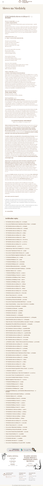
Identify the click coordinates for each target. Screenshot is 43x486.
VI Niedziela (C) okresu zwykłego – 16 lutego (16, 413)
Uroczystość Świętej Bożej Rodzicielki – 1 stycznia (17, 431)
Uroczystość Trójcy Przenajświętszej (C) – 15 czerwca (18, 375)
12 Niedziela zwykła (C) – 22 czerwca (14, 370)
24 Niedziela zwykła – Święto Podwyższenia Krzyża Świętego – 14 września (22, 341)
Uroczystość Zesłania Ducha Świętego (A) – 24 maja (17, 252)
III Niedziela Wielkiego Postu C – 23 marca (15, 402)
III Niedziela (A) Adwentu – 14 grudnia (14, 310)
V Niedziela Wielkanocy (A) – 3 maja (14, 259)
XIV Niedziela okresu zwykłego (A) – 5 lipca (15, 237)
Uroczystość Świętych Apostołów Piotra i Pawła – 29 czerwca (19, 368)
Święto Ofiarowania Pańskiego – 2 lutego (15, 418)
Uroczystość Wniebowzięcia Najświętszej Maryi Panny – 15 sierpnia (21, 224)
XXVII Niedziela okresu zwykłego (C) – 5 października (18, 335)
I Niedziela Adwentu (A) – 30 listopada (14, 315)
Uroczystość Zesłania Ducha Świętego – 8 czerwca (17, 377)
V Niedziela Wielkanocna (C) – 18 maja (14, 384)
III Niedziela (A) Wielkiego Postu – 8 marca (15, 277)
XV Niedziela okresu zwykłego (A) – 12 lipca (15, 235)
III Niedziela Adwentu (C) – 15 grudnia (14, 440)
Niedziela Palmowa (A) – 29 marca (13, 270)
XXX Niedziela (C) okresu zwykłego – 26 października (18, 328)
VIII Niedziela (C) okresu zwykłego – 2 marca (16, 409)
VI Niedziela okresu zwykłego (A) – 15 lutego (16, 284)
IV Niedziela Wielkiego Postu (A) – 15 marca (15, 275)
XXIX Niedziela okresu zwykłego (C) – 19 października (18, 330)
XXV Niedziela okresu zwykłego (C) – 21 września (17, 339)
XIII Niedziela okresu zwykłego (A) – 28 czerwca (17, 239)
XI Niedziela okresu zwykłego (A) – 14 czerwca (16, 244)
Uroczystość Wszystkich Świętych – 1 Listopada (16, 326)
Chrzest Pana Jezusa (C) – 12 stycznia (14, 425)
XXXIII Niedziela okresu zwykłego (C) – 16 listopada (17, 319)
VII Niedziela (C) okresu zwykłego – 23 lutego (16, 411)
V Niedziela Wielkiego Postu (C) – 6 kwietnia (16, 398)
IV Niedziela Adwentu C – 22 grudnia (14, 438)
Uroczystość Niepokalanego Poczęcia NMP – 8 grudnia (18, 442)
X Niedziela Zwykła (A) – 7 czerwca (14, 246)
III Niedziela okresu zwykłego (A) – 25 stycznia (16, 290)
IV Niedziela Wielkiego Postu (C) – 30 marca (16, 400)
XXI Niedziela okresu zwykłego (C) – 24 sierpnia (17, 348)
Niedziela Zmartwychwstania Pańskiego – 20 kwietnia (18, 393)
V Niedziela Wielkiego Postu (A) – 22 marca (15, 272)
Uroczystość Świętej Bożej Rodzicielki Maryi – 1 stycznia (18, 301)
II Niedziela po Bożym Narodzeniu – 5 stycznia (16, 429)
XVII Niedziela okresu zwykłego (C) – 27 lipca (16, 359)
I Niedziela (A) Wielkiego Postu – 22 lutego (15, 281)
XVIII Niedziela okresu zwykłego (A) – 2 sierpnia (17, 228)
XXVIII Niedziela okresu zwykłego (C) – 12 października (18, 332)
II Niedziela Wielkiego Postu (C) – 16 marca (15, 405)
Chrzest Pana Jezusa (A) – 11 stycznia (14, 295)
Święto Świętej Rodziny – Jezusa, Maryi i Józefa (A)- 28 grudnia (20, 304)
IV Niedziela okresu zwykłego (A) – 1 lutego (15, 288)
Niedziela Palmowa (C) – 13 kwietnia (14, 396)
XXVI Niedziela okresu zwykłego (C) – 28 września (17, 337)
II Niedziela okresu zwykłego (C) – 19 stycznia (16, 422)
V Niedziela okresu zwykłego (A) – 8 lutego (15, 286)
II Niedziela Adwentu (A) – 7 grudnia (14, 312)
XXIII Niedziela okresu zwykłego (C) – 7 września (17, 344)
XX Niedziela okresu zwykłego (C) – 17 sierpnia (16, 350)
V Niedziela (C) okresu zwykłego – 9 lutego (15, 416)
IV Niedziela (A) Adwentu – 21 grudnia (14, 308)
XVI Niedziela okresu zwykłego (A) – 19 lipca (16, 232)
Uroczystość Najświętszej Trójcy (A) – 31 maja (16, 250)
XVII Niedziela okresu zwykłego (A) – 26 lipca (16, 230)
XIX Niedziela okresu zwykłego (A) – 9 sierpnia (16, 226)
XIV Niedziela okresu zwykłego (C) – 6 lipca (16, 366)
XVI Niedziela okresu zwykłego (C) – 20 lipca (16, 361)
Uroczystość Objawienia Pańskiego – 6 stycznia (16, 297)
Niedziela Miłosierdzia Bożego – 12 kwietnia (16, 266)
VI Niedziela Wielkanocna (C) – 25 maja (14, 381)
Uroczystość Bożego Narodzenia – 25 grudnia (16, 306)
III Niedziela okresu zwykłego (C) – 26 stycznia (16, 420)
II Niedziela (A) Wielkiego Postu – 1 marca (15, 279)
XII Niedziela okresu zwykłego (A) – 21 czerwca (16, 241)
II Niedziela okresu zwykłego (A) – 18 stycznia (16, 292)
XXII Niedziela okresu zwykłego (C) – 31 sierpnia (17, 346)
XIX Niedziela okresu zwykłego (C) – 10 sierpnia (16, 355)
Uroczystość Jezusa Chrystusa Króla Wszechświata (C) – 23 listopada (21, 317)
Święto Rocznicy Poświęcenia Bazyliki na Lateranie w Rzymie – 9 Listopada (23, 321)
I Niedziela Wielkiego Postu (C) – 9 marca (15, 407)
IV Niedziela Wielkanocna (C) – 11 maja (14, 386)
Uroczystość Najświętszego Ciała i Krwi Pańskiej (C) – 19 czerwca (20, 372)
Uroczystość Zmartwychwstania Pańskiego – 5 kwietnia (18, 268)
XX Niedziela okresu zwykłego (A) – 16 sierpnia (16, 221)
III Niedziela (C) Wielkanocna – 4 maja (14, 388)
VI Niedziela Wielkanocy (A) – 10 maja (14, 257)
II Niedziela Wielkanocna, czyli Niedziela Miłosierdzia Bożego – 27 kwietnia (21, 391)
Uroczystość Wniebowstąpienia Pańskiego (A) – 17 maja (18, 255)
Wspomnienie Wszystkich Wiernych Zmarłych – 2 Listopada (19, 324)
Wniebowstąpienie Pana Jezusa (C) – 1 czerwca (16, 379)
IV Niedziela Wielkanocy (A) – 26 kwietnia (15, 261)
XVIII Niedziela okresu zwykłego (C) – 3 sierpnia (17, 357)
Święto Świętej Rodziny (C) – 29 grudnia (15, 433)
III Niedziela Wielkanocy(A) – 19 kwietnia (15, 264)
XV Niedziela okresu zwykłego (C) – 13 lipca (15, 364)
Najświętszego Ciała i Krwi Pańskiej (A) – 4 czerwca (17, 248)
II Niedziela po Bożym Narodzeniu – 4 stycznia (16, 299)
